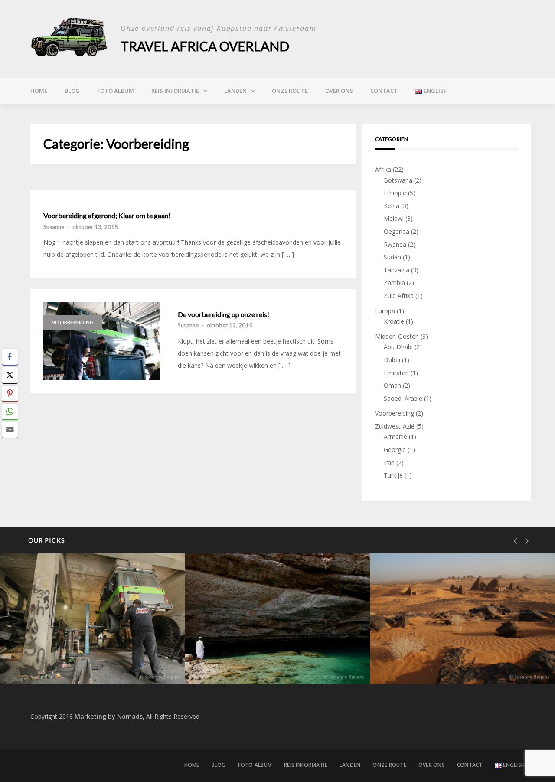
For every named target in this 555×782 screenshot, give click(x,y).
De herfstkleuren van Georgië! (79, 662)
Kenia (391, 206)
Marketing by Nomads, (109, 716)
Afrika (383, 169)
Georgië (395, 449)
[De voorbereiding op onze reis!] (101, 341)
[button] (10, 447)
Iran (389, 462)
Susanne (53, 226)
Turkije (393, 475)
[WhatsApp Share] (10, 411)
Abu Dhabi (398, 347)
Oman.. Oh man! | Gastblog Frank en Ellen (273, 655)
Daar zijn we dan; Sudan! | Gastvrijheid (461, 662)
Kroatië (394, 321)
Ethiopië (395, 193)
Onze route (290, 91)
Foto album (115, 91)
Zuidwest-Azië (395, 426)
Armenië (395, 436)
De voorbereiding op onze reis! (223, 314)
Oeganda (396, 231)
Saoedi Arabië (403, 398)
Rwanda (395, 244)
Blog (72, 91)
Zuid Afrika (399, 295)
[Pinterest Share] (10, 393)
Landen (235, 91)
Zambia (394, 282)
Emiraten (396, 373)
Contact (384, 91)
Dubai (392, 360)
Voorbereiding (73, 322)
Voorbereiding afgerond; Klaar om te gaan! (106, 215)
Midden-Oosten (397, 336)
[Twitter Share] (10, 375)
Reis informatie (175, 91)
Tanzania (396, 270)
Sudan (392, 257)
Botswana (398, 180)
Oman (392, 385)
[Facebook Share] (10, 357)
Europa (385, 311)
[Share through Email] (10, 430)
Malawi (394, 218)
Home (38, 91)
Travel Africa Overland (205, 46)
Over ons (339, 91)
